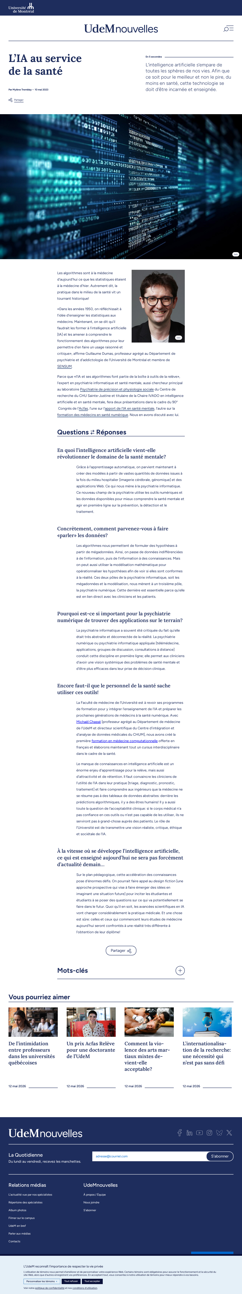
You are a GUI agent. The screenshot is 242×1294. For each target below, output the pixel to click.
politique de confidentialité (49, 1288)
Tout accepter (92, 1281)
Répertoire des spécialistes (25, 1202)
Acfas (83, 408)
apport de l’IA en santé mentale (129, 408)
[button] (228, 28)
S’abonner (89, 1210)
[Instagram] (209, 1132)
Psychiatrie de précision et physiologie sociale (117, 389)
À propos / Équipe (94, 1194)
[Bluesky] (219, 1132)
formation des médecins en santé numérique (92, 415)
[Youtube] (199, 1132)
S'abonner (220, 1156)
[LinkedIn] (189, 1132)
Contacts (14, 1241)
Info (236, 254)
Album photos (17, 1210)
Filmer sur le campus (22, 1218)
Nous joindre (91, 1202)
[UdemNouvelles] (121, 28)
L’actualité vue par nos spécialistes (30, 1194)
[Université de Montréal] (21, 8)
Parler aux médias (19, 1233)
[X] (229, 1132)
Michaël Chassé (88, 722)
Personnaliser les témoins (41, 1281)
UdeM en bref (17, 1225)
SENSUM (64, 366)
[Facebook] (179, 1132)
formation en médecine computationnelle (125, 741)
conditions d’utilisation (84, 1288)
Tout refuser (71, 1281)
